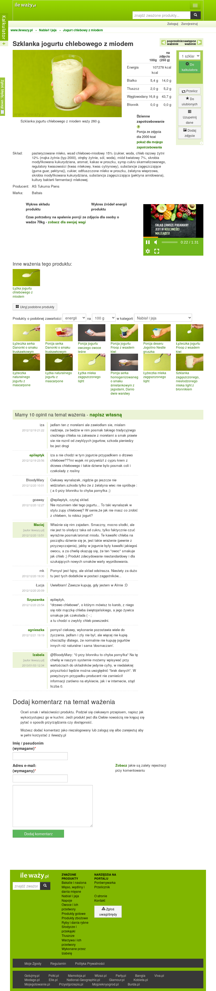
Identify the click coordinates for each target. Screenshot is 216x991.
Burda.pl (134, 984)
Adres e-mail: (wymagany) (24, 768)
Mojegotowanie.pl (37, 984)
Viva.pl (159, 975)
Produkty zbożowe (75, 918)
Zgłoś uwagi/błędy (108, 911)
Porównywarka (105, 882)
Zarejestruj (189, 23)
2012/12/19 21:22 (33, 430)
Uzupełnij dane (190, 120)
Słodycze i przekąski (69, 929)
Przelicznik (102, 887)
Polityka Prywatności (90, 963)
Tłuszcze (68, 935)
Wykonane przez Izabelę (74, 951)
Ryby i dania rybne (75, 922)
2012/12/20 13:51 (33, 535)
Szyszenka (35, 599)
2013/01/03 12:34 (33, 665)
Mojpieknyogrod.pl (105, 984)
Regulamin (58, 963)
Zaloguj (172, 23)
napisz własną (106, 414)
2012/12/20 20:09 (33, 590)
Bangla (140, 975)
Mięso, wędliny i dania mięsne (73, 889)
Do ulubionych (190, 101)
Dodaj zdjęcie (191, 133)
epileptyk (37, 454)
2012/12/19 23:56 (33, 460)
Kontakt (99, 900)
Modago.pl (32, 979)
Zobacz (121, 765)
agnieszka (36, 629)
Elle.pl (53, 979)
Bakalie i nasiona (74, 882)
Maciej (39, 524)
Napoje (67, 900)
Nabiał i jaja (70, 896)
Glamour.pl (117, 979)
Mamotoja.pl (77, 975)
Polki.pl (53, 975)
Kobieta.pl (141, 979)
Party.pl (121, 975)
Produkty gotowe (74, 913)
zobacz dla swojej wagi (67, 221)
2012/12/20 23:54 (33, 605)
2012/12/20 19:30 (33, 576)
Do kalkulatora (190, 67)
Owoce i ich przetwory (70, 906)
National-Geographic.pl (83, 979)
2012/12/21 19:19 (33, 635)
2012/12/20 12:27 (33, 505)
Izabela (38, 654)
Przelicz (191, 91)
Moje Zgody (32, 963)
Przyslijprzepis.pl (71, 984)
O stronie (100, 896)
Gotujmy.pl (32, 975)
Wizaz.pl (101, 975)
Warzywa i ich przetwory (71, 942)
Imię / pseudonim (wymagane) (28, 745)
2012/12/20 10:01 (33, 485)
